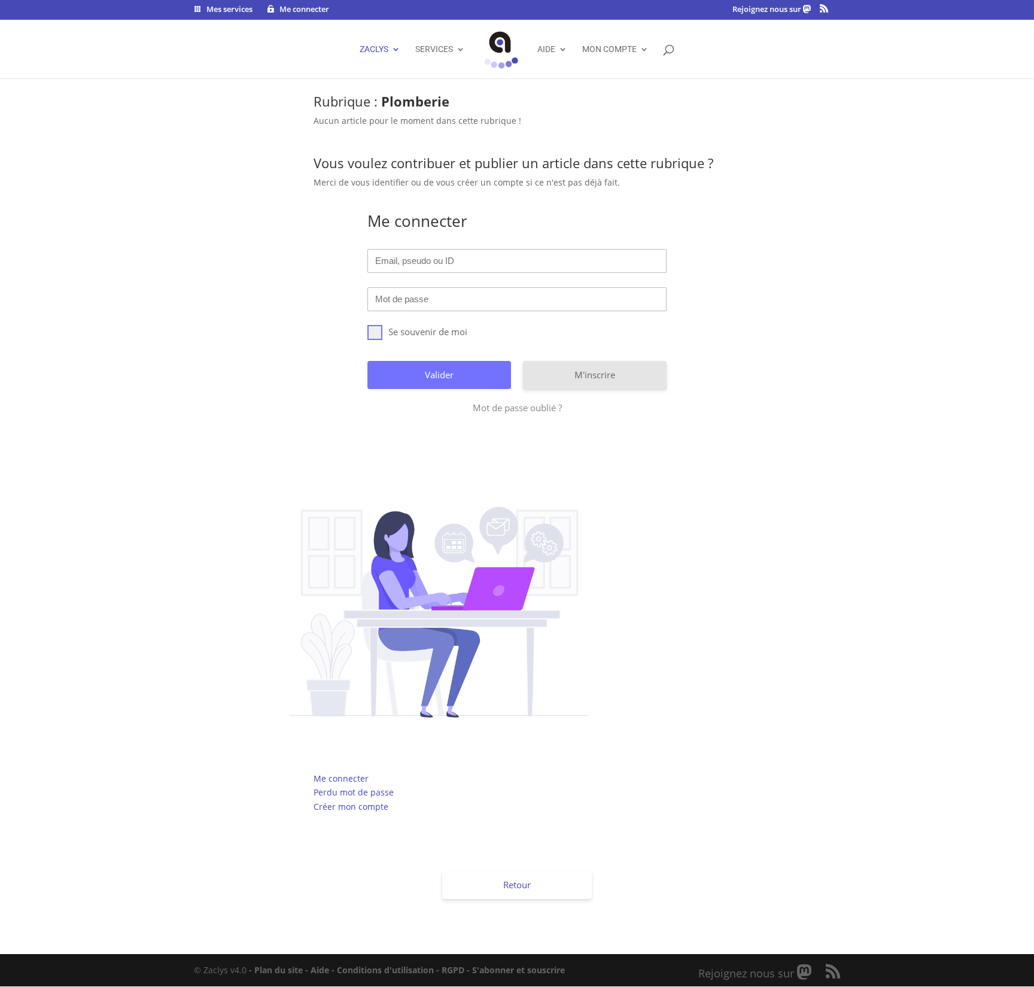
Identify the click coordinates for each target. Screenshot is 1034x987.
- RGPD (450, 970)
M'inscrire (594, 375)
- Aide (317, 970)
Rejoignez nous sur (767, 9)
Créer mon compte (351, 806)
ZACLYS (374, 49)
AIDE (546, 49)
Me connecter (341, 778)
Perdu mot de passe (354, 792)
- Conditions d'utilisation (383, 970)
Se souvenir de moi (427, 332)
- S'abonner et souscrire (516, 970)
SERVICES (434, 49)
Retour (517, 885)
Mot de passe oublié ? (517, 408)
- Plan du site (276, 970)
